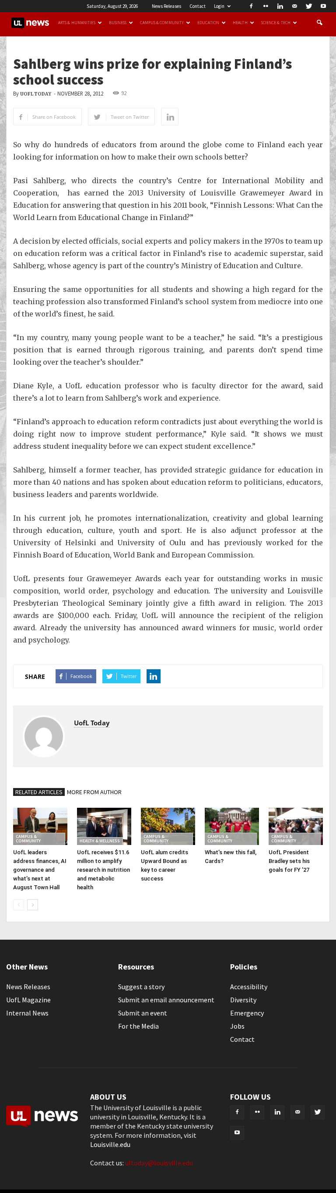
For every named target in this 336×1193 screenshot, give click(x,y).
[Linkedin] (280, 6)
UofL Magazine (28, 999)
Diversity (243, 999)
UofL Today (35, 94)
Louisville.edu (110, 1144)
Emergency (247, 1012)
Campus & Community (162, 22)
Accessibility (248, 986)
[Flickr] (265, 6)
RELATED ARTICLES (39, 792)
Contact (197, 6)
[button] (319, 22)
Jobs (237, 1026)
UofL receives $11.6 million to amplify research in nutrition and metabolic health (103, 870)
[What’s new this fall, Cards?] (232, 826)
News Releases (166, 6)
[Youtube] (323, 6)
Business (118, 22)
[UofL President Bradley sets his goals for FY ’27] (296, 826)
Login (219, 6)
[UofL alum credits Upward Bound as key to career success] (168, 826)
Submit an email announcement (166, 999)
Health (240, 22)
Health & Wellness (100, 841)
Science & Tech (275, 22)
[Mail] (294, 6)
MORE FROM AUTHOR (94, 792)
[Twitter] (308, 6)
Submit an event (142, 1012)
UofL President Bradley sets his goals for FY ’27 (289, 861)
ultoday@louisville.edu (159, 1162)
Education (208, 22)
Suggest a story (141, 986)
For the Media (138, 1026)
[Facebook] (251, 6)
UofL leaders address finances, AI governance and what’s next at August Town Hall (39, 870)
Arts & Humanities (76, 22)
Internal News (27, 1012)
